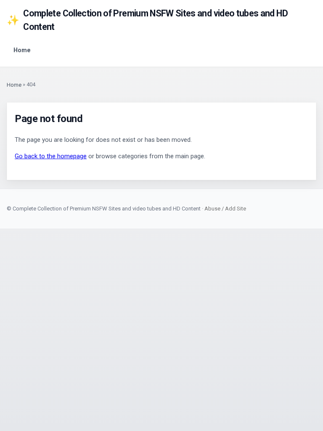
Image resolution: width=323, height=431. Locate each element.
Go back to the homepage (51, 156)
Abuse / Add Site (225, 208)
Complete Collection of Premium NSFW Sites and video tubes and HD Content (147, 20)
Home (22, 50)
